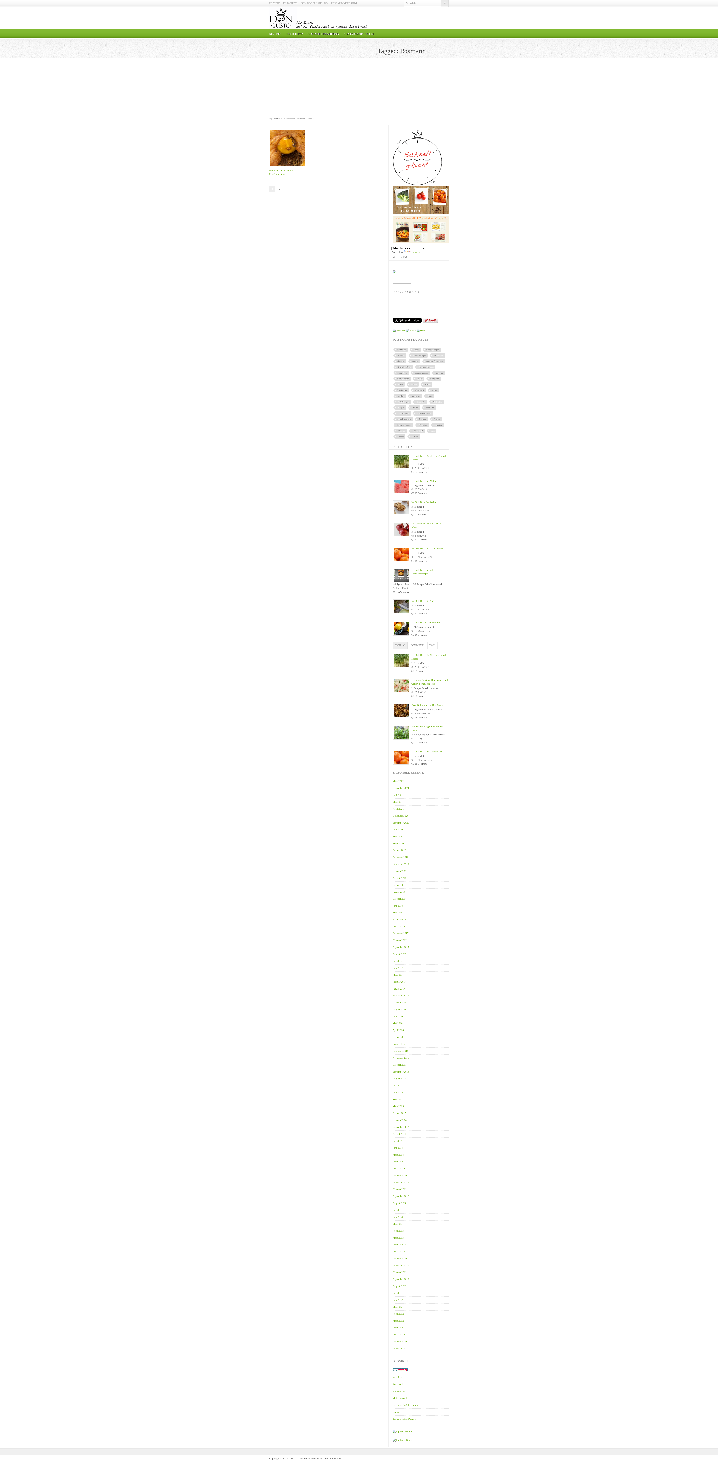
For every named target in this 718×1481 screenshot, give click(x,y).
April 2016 (398, 1030)
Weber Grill (418, 431)
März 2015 (398, 1106)
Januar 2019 (399, 891)
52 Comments (421, 696)
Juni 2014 (398, 1147)
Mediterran (402, 390)
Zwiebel (414, 436)
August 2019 (399, 878)
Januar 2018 (399, 926)
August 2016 (399, 1009)
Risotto (415, 407)
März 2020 (398, 843)
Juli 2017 (397, 961)
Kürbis (427, 384)
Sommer (422, 419)
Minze (434, 390)
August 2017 (399, 954)
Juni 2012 (398, 1300)
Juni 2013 (398, 1217)
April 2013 (398, 1230)
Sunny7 (397, 1412)
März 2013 (398, 1237)
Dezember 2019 (401, 857)
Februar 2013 (399, 1244)
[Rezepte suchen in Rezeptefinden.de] (402, 1440)
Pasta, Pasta (429, 709)
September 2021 (401, 788)
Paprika (400, 396)
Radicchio (437, 402)
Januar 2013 (399, 1251)
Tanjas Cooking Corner (404, 1418)
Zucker (400, 436)
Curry (416, 349)
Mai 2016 (398, 1023)
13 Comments (421, 493)
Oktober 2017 (400, 940)
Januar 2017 (399, 988)
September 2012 (401, 1279)
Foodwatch (438, 355)
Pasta (430, 396)
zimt (432, 431)
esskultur (397, 1377)
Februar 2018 (399, 919)
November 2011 (401, 1348)
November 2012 (401, 1265)
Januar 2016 (399, 1044)
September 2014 (401, 1127)
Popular (400, 645)
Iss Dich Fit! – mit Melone (424, 481)
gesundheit (402, 373)
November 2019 (401, 864)
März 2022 (398, 781)
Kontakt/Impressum (344, 3)
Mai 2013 (398, 1223)
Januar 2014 (399, 1168)
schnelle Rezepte (424, 413)
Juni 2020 (398, 829)
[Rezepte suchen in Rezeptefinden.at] (402, 1431)
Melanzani (419, 390)
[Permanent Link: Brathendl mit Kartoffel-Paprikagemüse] (288, 167)
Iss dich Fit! (290, 3)
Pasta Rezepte (403, 402)
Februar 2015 (399, 1113)
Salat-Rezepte (403, 413)
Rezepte (274, 3)
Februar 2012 (399, 1327)
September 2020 (401, 822)
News (416, 734)
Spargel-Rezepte (404, 425)
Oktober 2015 (400, 1064)
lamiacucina (399, 1391)
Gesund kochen (421, 373)
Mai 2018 (398, 912)
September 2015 (401, 1071)
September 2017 (401, 947)
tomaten (438, 425)
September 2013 (401, 1196)
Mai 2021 (398, 802)
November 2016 (401, 995)
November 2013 (401, 1182)
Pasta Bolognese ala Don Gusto (427, 705)
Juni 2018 (398, 905)
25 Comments (421, 742)
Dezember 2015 (401, 1051)
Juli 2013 (397, 1210)
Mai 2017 (398, 974)
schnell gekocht (404, 419)
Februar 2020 (399, 850)
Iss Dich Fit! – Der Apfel (423, 601)
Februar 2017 (399, 981)
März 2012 (398, 1320)
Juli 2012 (397, 1293)
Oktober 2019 (400, 871)
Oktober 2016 (400, 1002)
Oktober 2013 (400, 1189)
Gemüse (400, 361)
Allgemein (418, 485)
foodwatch (398, 1384)
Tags (432, 645)
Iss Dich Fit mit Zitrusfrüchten (426, 622)
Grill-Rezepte (403, 378)
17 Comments (421, 613)
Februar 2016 (399, 1037)
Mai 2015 (398, 1099)
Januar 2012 (399, 1334)
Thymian (423, 425)
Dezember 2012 (401, 1258)
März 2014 (398, 1154)
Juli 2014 (397, 1140)
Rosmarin (430, 407)
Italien (400, 384)
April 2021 (398, 808)
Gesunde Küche (404, 367)
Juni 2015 (398, 1092)
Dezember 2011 (401, 1341)
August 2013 (399, 1203)
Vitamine (401, 431)
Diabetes (401, 355)
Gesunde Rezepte (426, 367)
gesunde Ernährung (434, 361)
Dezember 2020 (401, 815)
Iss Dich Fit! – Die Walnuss (424, 502)
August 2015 (399, 1078)
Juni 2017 (398, 968)
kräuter (414, 384)
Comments (417, 645)
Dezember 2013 (401, 1175)
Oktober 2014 (400, 1120)
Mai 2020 (398, 836)
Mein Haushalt (400, 1398)
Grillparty (434, 378)
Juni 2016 (398, 1016)
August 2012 (399, 1286)
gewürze (439, 373)
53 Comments (421, 472)
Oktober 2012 (400, 1272)
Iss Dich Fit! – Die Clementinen (427, 548)
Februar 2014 (399, 1161)
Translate (416, 252)
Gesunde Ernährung (314, 3)
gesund (415, 361)
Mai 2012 (398, 1306)
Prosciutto (421, 402)
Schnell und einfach (433, 584)
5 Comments (420, 514)
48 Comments (421, 717)
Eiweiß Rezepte (419, 355)
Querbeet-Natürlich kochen (406, 1405)
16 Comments (421, 635)
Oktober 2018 (400, 898)
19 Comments (421, 561)
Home (277, 118)
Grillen (420, 378)
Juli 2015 (397, 1085)
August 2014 (399, 1134)
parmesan (416, 396)
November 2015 (401, 1057)
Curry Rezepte (432, 349)
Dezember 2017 (401, 933)
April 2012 (398, 1313)
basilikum (401, 349)
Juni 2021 (398, 795)
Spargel (437, 419)
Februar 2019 (399, 885)
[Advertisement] (359, 87)
